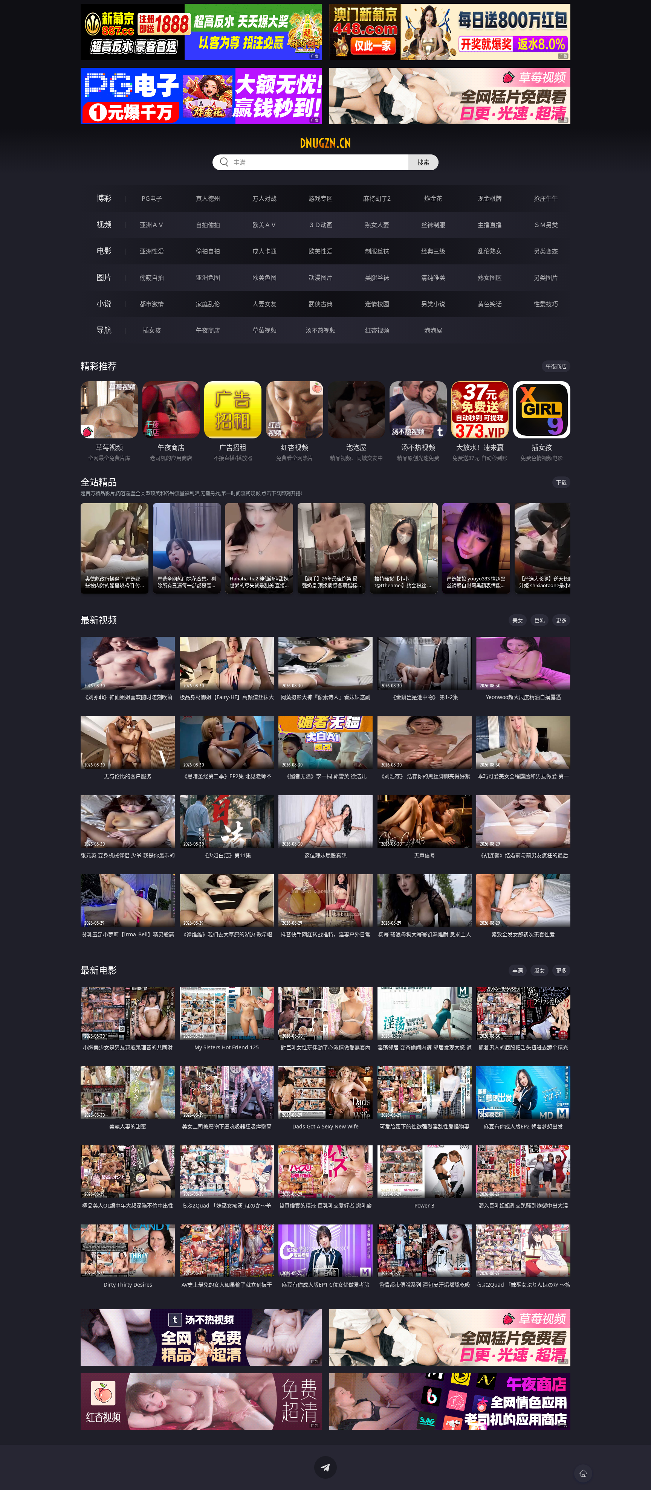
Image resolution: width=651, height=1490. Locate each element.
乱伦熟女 (490, 251)
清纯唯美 (433, 277)
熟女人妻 (377, 225)
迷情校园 (377, 304)
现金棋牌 (490, 198)
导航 (104, 330)
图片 (104, 277)
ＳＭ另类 (546, 225)
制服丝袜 (377, 251)
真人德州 (208, 198)
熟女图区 (490, 277)
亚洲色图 (208, 277)
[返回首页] (583, 1473)
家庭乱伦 (208, 304)
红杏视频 (377, 330)
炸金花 (433, 198)
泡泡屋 (433, 330)
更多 (561, 620)
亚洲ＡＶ (152, 225)
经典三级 (433, 251)
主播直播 (490, 225)
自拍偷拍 (208, 225)
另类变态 (546, 251)
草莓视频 (264, 330)
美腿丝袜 (377, 277)
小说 (104, 304)
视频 (104, 225)
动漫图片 (321, 277)
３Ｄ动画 (321, 225)
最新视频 (99, 620)
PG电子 (152, 198)
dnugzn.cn (325, 143)
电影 (104, 251)
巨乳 (539, 620)
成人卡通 (264, 251)
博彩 (104, 198)
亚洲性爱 (152, 251)
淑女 (539, 970)
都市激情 (152, 304)
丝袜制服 (433, 225)
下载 (561, 482)
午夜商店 (208, 330)
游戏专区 (321, 198)
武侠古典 (321, 304)
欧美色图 (264, 277)
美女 (517, 620)
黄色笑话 (490, 304)
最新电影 (99, 970)
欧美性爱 (321, 251)
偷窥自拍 (152, 277)
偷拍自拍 (208, 251)
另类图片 (546, 277)
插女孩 (152, 330)
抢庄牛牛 (546, 198)
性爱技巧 (546, 304)
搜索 (423, 162)
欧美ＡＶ (264, 225)
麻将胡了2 (377, 198)
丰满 (517, 970)
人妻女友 (264, 304)
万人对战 (264, 198)
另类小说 (433, 304)
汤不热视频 (321, 330)
